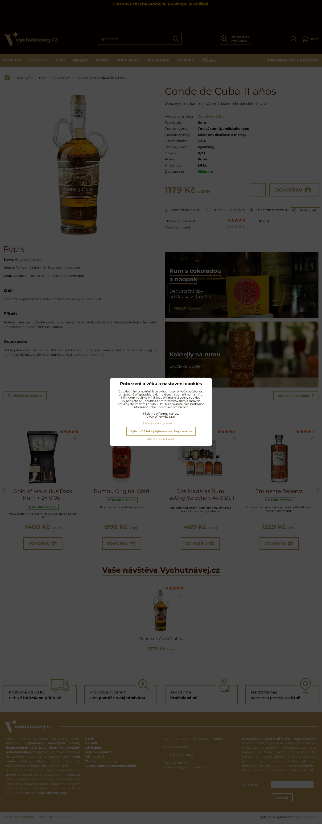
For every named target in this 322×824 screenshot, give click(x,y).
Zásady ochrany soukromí (161, 423)
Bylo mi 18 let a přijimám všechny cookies (161, 431)
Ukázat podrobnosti (161, 439)
